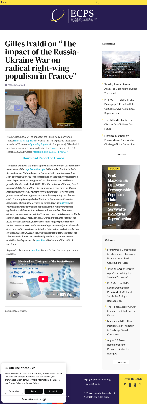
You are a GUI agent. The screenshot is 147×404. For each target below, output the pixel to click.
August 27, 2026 (112, 75)
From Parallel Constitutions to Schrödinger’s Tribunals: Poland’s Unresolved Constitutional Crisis (119, 69)
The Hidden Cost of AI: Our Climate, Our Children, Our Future (118, 124)
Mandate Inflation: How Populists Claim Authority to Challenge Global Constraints (119, 140)
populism (40, 240)
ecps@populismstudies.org (97, 379)
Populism (54, 148)
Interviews (114, 169)
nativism (64, 202)
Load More (121, 154)
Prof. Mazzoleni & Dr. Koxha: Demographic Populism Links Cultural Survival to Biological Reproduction (119, 197)
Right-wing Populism (39, 144)
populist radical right (35, 169)
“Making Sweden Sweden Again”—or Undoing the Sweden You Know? (120, 89)
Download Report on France (43, 158)
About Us (5, 2)
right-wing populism (24, 140)
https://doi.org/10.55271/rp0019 (50, 151)
